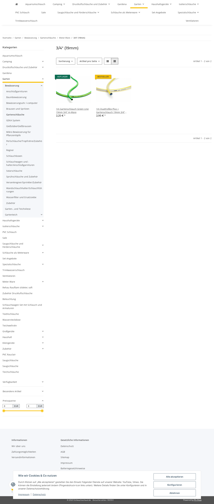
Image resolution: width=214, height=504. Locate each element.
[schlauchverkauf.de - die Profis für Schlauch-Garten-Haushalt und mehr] (17, 4)
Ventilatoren (9, 275)
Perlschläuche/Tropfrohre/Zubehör (24, 143)
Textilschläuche (11, 313)
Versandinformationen (23, 457)
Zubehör (10, 203)
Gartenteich (11, 214)
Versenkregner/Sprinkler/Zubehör (24, 182)
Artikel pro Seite (88, 61)
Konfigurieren (174, 484)
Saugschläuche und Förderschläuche (13, 245)
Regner (10, 150)
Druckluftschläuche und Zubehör (20, 67)
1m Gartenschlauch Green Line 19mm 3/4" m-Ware (72, 110)
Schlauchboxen (14, 155)
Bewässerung (12, 85)
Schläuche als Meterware (16, 252)
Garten (6, 78)
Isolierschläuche (11, 226)
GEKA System (13, 120)
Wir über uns (18, 446)
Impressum (23, 494)
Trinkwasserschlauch (14, 270)
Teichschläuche (11, 371)
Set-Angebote (10, 258)
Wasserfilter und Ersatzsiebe (21, 197)
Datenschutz (39, 494)
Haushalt (7, 337)
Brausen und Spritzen (17, 108)
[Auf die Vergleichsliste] (77, 77)
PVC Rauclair (9, 354)
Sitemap (65, 457)
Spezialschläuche (12, 264)
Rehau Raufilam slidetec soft (17, 287)
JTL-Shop (197, 500)
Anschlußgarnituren (16, 91)
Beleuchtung (9, 299)
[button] (107, 61)
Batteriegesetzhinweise (73, 468)
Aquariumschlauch (12, 55)
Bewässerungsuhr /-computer (22, 102)
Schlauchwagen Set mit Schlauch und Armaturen (22, 306)
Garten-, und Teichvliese (18, 208)
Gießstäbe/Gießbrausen (18, 126)
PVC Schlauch (10, 232)
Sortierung (64, 61)
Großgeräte (8, 331)
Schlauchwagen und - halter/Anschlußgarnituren (20, 163)
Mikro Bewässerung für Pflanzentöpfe (18, 133)
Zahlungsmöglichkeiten (24, 451)
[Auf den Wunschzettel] (85, 77)
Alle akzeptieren (174, 476)
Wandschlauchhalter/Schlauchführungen (24, 190)
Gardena (7, 73)
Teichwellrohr (10, 325)
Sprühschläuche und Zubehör (22, 176)
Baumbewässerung (16, 97)
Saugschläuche (10, 360)
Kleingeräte (9, 342)
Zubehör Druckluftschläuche (17, 293)
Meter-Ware (9, 281)
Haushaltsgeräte (11, 220)
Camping (7, 61)
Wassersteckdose (12, 319)
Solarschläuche (14, 170)
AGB (63, 451)
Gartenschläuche (15, 114)
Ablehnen (175, 493)
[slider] (4, 411)
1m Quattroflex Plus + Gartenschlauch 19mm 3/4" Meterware (110, 110)
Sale (5, 237)
